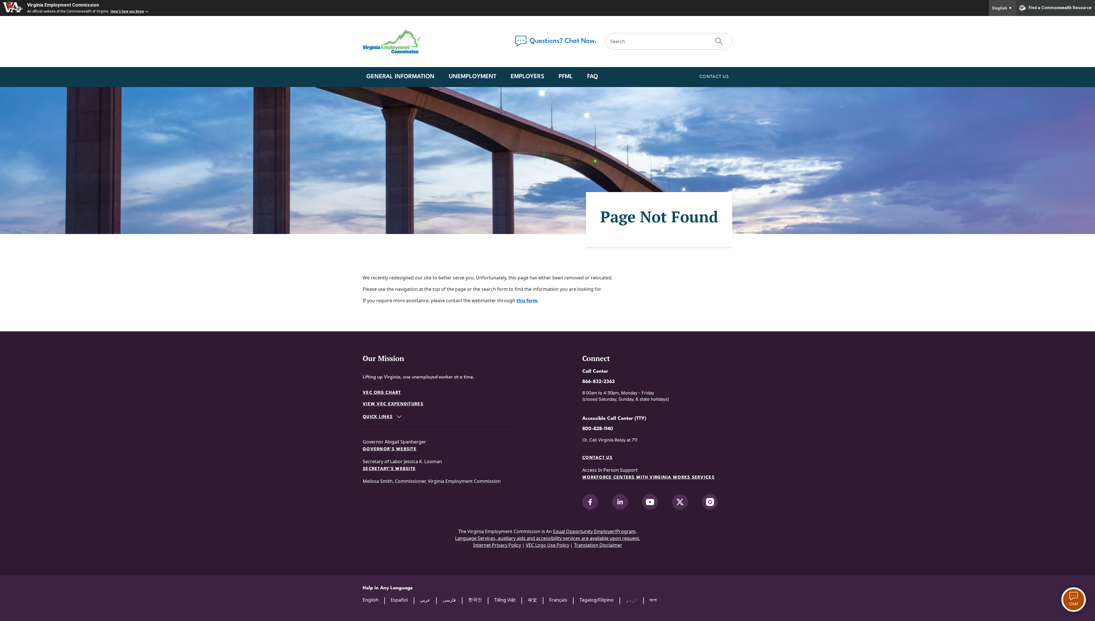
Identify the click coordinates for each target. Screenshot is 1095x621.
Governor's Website (390, 449)
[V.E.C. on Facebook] (590, 502)
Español (399, 600)
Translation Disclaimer (598, 545)
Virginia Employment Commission (63, 5)
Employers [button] (527, 77)
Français (558, 600)
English (1002, 8)
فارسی (449, 600)
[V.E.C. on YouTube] (650, 502)
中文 (532, 600)
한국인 (475, 599)
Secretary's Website (389, 469)
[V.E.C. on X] (680, 502)
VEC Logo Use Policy (547, 545)
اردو (631, 600)
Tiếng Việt (505, 600)
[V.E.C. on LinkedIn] (620, 502)
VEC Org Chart (382, 393)
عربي (425, 600)
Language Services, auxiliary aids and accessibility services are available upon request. (547, 538)
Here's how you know (127, 11)
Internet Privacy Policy (497, 545)
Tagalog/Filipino (596, 600)
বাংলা (653, 600)
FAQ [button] (592, 77)
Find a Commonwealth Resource (1060, 7)
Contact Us (714, 77)
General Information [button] (400, 77)
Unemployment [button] (472, 77)
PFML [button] (566, 77)
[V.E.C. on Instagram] (710, 502)
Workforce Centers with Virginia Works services (648, 477)
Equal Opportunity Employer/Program (594, 531)
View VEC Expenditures (393, 404)
